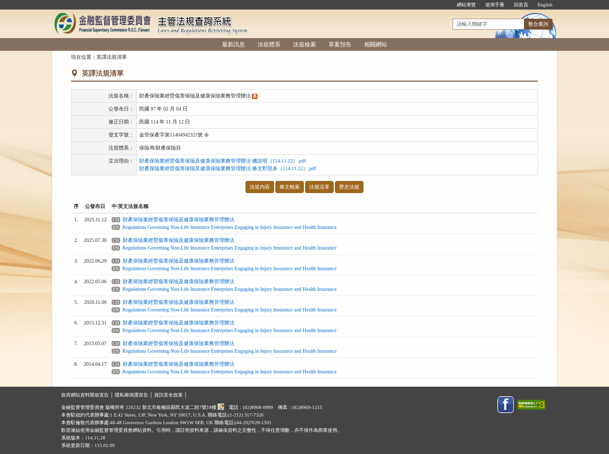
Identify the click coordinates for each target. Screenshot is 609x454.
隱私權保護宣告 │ (134, 394)
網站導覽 (466, 4)
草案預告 (340, 44)
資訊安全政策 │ (170, 394)
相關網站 (375, 44)
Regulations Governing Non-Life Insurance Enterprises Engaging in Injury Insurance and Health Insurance (229, 227)
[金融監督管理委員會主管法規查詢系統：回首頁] (102, 13)
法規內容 (260, 187)
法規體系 (269, 44)
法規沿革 (319, 187)
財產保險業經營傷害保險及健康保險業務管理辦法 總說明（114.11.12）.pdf (222, 161)
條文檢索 (289, 187)
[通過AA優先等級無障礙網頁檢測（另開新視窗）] (531, 404)
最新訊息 (233, 44)
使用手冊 (494, 4)
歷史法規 (349, 187)
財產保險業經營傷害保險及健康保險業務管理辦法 (178, 219)
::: (445, 4)
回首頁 (521, 4)
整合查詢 (538, 24)
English (545, 4)
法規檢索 (304, 44)
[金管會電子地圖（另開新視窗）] (221, 407)
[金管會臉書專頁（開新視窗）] (505, 404)
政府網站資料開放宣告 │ (88, 394)
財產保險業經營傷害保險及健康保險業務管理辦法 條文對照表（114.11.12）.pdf (227, 168)
